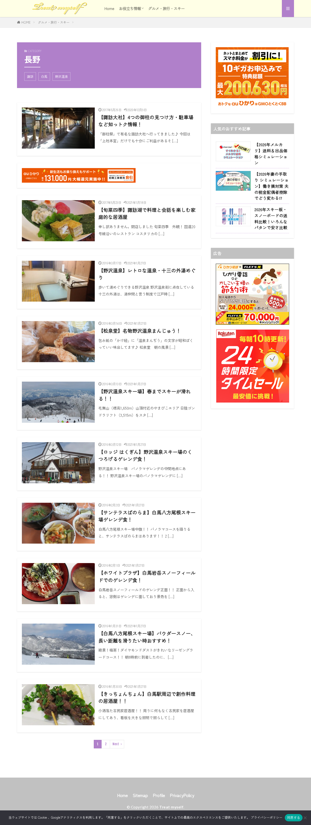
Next (115, 744)
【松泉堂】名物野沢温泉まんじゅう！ (139, 330)
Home (109, 8)
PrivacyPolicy (182, 795)
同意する (293, 817)
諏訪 (30, 76)
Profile (159, 795)
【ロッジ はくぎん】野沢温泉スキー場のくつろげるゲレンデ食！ (145, 455)
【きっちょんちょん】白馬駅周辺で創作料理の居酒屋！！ (147, 697)
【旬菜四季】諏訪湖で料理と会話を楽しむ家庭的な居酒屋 (147, 213)
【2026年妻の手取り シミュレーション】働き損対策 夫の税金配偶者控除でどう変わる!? (271, 186)
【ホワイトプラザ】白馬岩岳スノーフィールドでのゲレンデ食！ (147, 576)
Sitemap (140, 795)
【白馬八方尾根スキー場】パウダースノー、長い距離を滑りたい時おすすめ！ (147, 637)
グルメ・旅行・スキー (166, 8)
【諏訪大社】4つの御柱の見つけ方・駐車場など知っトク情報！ (145, 121)
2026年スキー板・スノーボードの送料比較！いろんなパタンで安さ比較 (270, 218)
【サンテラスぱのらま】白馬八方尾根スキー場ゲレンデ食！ (147, 516)
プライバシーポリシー (266, 817)
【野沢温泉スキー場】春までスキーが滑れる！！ (144, 395)
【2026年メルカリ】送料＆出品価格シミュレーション (270, 153)
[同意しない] (304, 817)
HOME (26, 22)
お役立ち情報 (130, 8)
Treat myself (171, 807)
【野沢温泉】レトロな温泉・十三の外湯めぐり (147, 274)
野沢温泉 (61, 76)
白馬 (44, 76)
